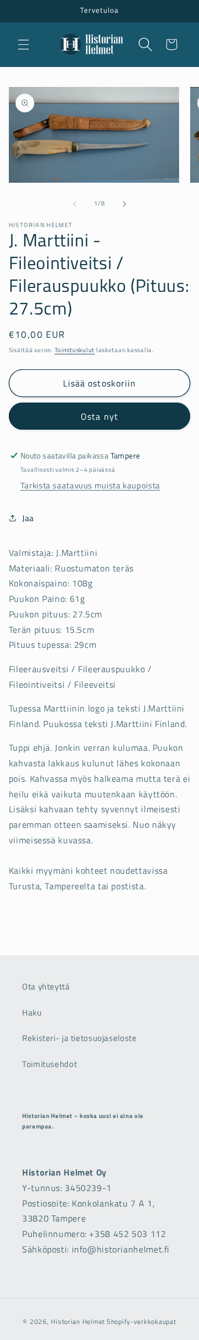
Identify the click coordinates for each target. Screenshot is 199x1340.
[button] (23, 44)
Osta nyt (99, 416)
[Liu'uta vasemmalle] (74, 204)
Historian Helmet (78, 1321)
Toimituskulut (75, 350)
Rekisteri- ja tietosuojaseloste (79, 1038)
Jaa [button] (28, 518)
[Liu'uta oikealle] (124, 204)
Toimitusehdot (49, 1064)
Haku (32, 1012)
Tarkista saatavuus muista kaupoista (90, 485)
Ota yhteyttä (46, 986)
